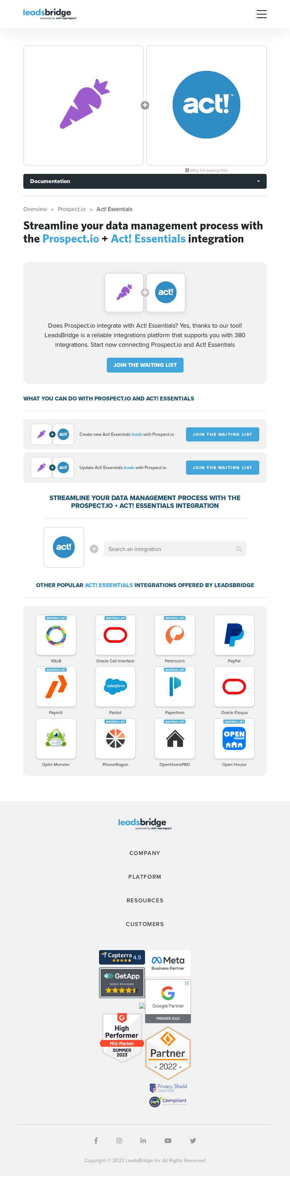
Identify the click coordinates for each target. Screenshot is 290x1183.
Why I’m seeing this (208, 170)
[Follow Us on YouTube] (168, 1140)
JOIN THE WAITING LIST (145, 365)
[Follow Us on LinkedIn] (143, 1140)
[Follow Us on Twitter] (193, 1140)
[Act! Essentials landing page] (206, 105)
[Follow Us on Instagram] (119, 1140)
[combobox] (175, 548)
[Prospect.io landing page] (83, 105)
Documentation (50, 181)
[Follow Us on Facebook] (96, 1140)
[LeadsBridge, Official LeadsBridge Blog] (49, 13)
